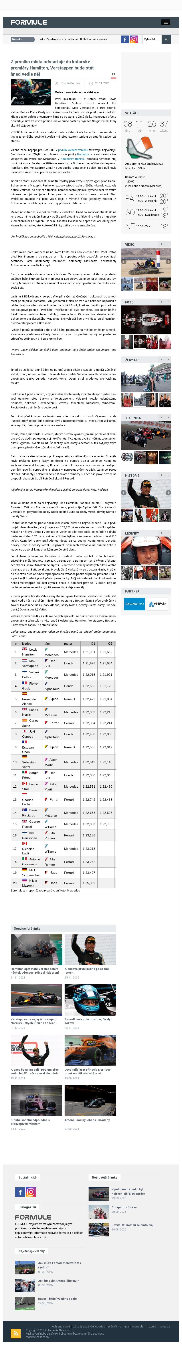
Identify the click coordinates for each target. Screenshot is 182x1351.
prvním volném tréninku (73, 150)
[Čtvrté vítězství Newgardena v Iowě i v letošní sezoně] (146, 435)
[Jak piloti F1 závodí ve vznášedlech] (146, 262)
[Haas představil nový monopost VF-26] (146, 319)
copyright (138, 1326)
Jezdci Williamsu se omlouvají (133, 1225)
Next (168, 262)
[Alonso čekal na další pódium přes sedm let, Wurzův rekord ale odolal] (36, 1050)
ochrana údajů (61, 1326)
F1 (113, 74)
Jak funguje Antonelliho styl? (58, 1280)
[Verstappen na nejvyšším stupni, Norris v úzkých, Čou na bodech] (36, 1000)
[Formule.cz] (29, 22)
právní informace (118, 1326)
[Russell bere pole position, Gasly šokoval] (90, 1000)
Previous (124, 262)
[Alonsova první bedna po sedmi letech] (90, 949)
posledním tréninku (73, 158)
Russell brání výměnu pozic (57, 1298)
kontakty (165, 1326)
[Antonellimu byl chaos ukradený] (90, 1100)
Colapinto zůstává (124, 1207)
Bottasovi (83, 154)
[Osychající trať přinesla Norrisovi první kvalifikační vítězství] (90, 1050)
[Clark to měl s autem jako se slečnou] (146, 551)
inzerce (151, 1326)
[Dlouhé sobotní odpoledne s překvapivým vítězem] (36, 1100)
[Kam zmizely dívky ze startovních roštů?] (146, 377)
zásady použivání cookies (89, 1326)
